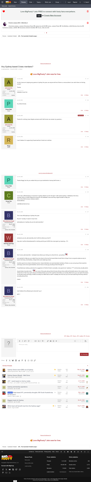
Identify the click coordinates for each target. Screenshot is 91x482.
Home (57, 451)
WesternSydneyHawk (13, 371)
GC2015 (10, 396)
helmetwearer (63, 472)
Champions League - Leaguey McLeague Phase (21, 26)
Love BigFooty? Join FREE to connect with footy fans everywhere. (48, 11)
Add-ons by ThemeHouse (38, 480)
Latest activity (28, 466)
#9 (88, 249)
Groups (57, 2)
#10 (88, 287)
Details (65, 478)
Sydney (13, 95)
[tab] (44, 32)
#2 (88, 100)
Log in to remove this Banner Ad (45, 173)
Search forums (11, 6)
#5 (88, 176)
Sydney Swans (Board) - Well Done (19, 375)
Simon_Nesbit (11, 377)
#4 (88, 136)
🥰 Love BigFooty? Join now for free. (45, 74)
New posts (4, 6)
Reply (87, 95)
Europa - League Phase (53, 26)
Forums (23, 2)
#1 (88, 78)
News (15, 2)
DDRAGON (82, 376)
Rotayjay (83, 371)
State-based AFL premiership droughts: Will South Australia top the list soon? (30, 393)
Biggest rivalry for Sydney (16, 400)
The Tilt (83, 401)
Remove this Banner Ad (45, 63)
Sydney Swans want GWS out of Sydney (20, 370)
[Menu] (2, 2)
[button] (18, 2)
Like (82, 95)
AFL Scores (87, 336)
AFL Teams (73, 336)
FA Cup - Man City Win (43, 27)
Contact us (31, 451)
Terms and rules (39, 451)
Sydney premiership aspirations (17, 387)
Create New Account (52, 15)
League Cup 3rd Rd (40, 26)
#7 (88, 211)
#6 (88, 192)
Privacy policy (47, 451)
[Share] (85, 79)
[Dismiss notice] (88, 11)
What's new (48, 2)
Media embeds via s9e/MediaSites (51, 480)
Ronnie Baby (82, 388)
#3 (88, 115)
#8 (88, 234)
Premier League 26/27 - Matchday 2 (18, 23)
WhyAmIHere (82, 393)
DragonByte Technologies (58, 478)
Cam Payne (82, 382)
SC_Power (10, 382)
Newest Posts (28, 457)
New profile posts (29, 463)
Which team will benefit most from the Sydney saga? (24, 406)
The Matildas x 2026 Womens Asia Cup (71, 26)
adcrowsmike (6, 69)
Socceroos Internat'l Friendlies (27, 27)
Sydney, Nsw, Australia (10, 229)
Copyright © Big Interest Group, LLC (10, 462)
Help (53, 451)
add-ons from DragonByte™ (41, 478)
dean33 (9, 407)
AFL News (67, 336)
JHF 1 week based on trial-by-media (19, 381)
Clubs (30, 2)
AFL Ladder (80, 336)
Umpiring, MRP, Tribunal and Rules (28, 382)
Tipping (38, 2)
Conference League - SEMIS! (10, 27)
